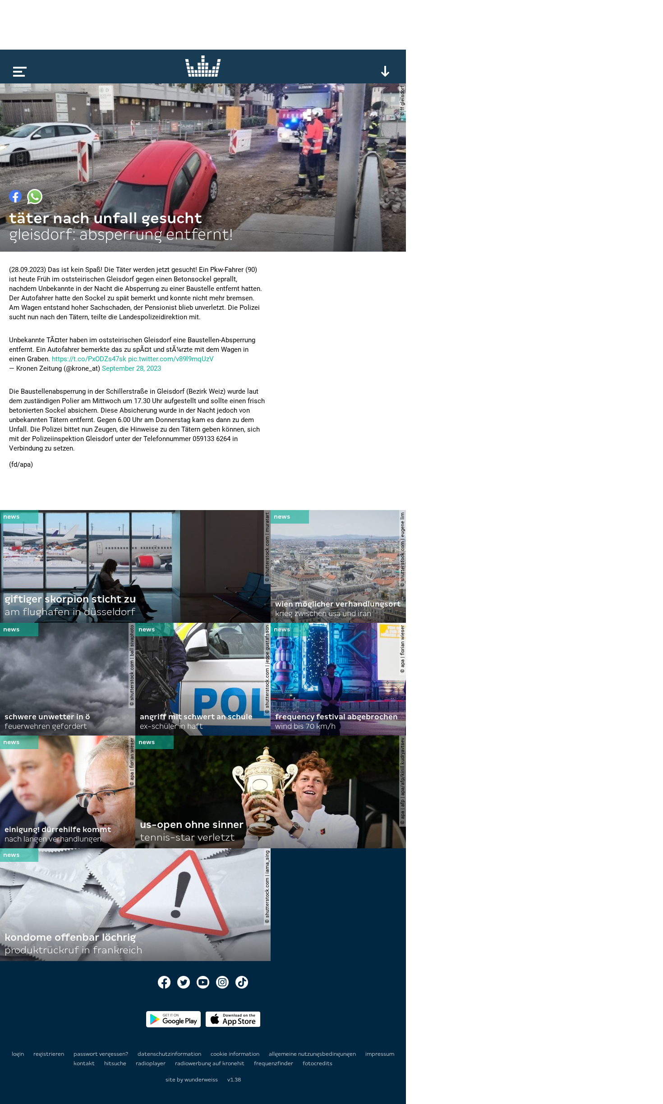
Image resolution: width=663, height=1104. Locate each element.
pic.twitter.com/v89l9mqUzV (171, 359)
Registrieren (48, 1054)
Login (18, 1054)
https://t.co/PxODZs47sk (89, 359)
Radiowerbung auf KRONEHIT (210, 1063)
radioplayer (151, 1063)
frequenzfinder (274, 1063)
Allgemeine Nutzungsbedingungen (313, 1054)
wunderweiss (201, 1079)
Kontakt (85, 1063)
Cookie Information (236, 1054)
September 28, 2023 (131, 368)
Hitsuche (116, 1063)
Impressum (379, 1054)
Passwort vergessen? (101, 1054)
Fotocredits (317, 1063)
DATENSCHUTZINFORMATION (170, 1054)
